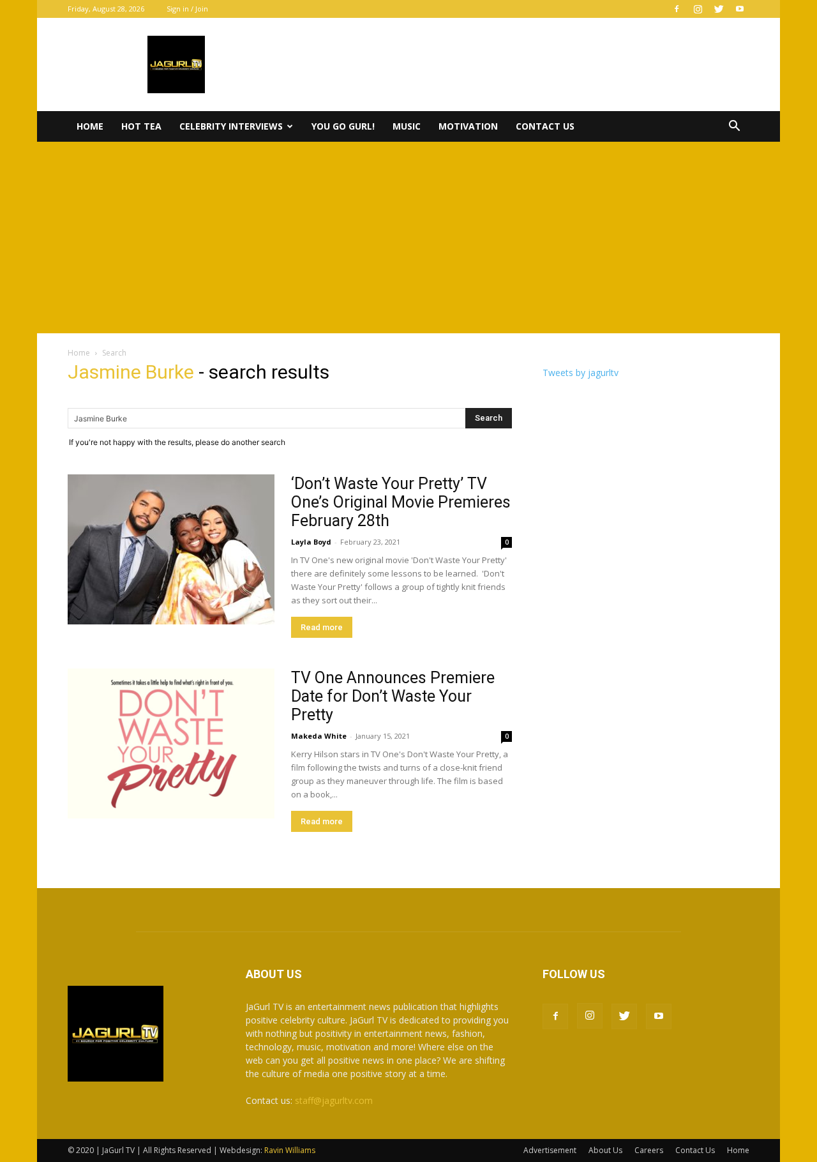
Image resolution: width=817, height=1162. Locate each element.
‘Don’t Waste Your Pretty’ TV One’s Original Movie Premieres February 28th (401, 502)
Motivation (468, 126)
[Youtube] (739, 9)
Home (90, 126)
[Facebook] (676, 9)
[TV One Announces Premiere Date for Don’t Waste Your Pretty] (171, 743)
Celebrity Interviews (231, 126)
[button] (734, 127)
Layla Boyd (311, 542)
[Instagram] (697, 9)
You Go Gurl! (343, 126)
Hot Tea (141, 126)
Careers (648, 1150)
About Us (605, 1150)
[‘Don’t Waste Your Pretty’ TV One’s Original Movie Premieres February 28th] (171, 549)
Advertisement (549, 1150)
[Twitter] (718, 9)
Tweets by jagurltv (580, 372)
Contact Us (545, 126)
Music (407, 126)
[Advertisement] (408, 237)
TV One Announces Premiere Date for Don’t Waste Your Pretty (393, 696)
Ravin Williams (290, 1150)
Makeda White (319, 736)
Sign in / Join (187, 8)
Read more (322, 627)
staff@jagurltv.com (334, 1100)
